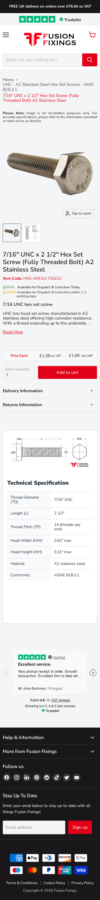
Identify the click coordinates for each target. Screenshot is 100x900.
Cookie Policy (54, 883)
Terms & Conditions (22, 883)
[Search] (89, 59)
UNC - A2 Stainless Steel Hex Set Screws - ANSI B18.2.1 (48, 87)
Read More (13, 332)
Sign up (80, 827)
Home (8, 79)
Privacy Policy (82, 883)
